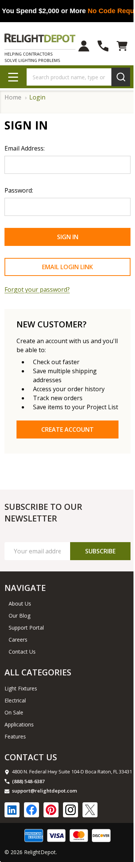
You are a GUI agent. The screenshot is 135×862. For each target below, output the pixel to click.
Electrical (15, 700)
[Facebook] (31, 809)
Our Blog (19, 615)
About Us (20, 603)
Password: (18, 190)
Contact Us (22, 651)
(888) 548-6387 (28, 781)
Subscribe (100, 551)
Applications (19, 724)
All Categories (37, 672)
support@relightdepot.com (44, 790)
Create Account (67, 429)
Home (12, 97)
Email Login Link (67, 267)
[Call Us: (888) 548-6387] (102, 46)
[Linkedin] (12, 809)
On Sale (13, 712)
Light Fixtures (20, 688)
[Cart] (122, 46)
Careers (18, 639)
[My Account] (83, 46)
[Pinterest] (51, 809)
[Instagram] (70, 809)
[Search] (120, 77)
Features (15, 736)
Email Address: (24, 148)
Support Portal (26, 627)
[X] (90, 809)
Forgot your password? (37, 289)
